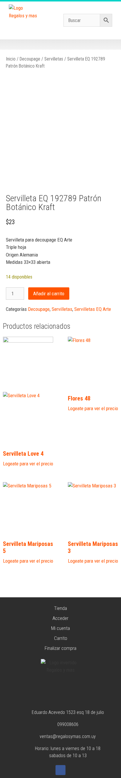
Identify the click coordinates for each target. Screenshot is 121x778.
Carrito (60, 638)
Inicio (11, 59)
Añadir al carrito (48, 293)
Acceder (60, 618)
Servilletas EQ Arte (92, 309)
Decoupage (30, 59)
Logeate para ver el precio (28, 464)
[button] (60, 44)
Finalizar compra (60, 648)
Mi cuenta (60, 628)
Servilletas (53, 59)
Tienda (60, 608)
